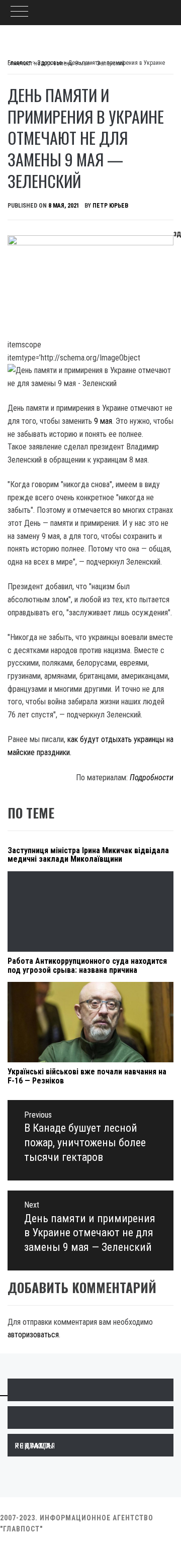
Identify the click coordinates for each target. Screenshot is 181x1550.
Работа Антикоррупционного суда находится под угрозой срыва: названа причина (87, 965)
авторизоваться (33, 1334)
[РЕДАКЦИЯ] (90, 1390)
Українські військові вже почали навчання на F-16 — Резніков (87, 1076)
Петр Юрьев (110, 205)
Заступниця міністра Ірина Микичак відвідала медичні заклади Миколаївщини (88, 855)
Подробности (151, 777)
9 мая (103, 421)
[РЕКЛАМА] (90, 1417)
